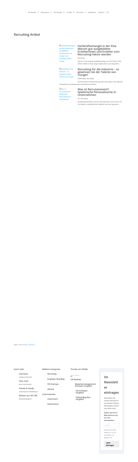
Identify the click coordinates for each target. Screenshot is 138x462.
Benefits (19, 123)
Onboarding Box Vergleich (83, 398)
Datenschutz (53, 404)
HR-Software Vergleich (81, 391)
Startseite (23, 373)
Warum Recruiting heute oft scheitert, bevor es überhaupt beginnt (46, 193)
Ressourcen (45, 12)
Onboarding (82, 78)
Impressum (52, 399)
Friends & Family (26, 388)
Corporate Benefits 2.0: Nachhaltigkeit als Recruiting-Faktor (43, 120)
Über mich (79, 12)
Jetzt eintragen (110, 444)
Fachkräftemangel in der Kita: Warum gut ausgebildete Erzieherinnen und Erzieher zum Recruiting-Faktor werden (99, 50)
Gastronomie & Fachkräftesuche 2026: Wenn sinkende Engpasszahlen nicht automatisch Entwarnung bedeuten (66, 142)
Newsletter (92, 12)
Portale (69, 12)
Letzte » (32, 345)
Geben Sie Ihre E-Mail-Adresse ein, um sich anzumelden (111, 416)
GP (79, 98)
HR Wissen (34, 171)
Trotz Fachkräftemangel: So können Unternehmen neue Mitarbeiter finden (49, 324)
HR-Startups (53, 384)
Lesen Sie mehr (35, 78)
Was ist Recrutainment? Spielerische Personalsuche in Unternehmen (97, 92)
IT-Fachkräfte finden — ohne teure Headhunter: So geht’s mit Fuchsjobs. (49, 219)
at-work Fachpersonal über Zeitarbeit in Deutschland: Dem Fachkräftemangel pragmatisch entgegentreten (64, 271)
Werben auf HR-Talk (28, 395)
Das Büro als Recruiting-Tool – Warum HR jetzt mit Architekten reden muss (50, 168)
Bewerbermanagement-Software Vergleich (85, 385)
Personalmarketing (22, 223)
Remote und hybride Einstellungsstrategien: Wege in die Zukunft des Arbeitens (51, 245)
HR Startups (58, 12)
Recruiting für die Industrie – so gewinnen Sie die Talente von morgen (98, 72)
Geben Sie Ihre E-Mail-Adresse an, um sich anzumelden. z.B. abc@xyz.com (110, 433)
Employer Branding (22, 171)
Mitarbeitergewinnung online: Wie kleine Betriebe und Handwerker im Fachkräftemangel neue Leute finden (35, 50)
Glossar (50, 389)
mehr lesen (20, 129)
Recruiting (81, 58)
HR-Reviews (32, 12)
